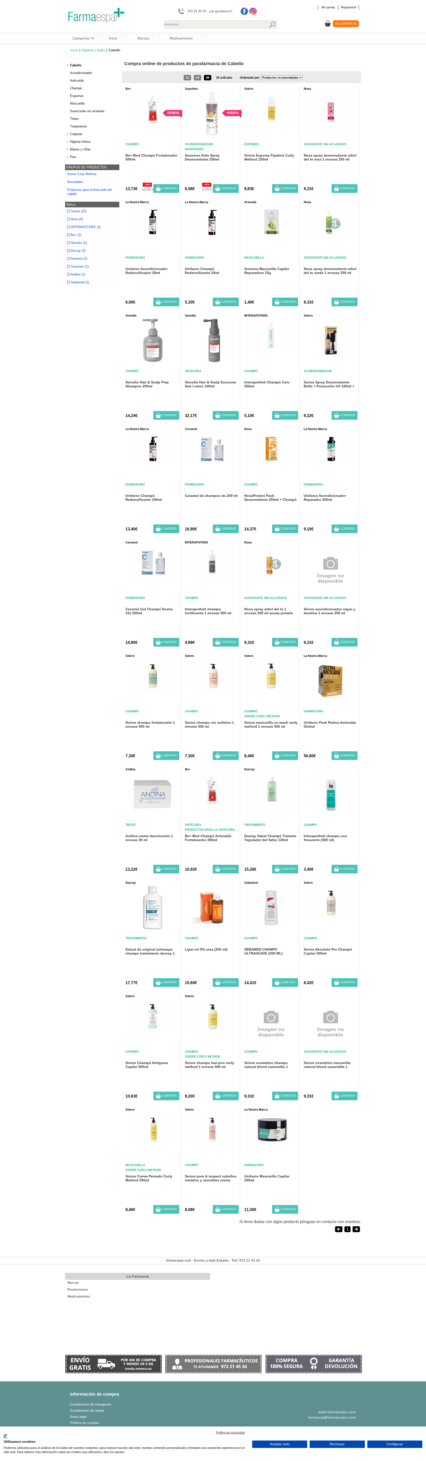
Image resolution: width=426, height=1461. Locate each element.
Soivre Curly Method (81, 174)
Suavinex (191, 88)
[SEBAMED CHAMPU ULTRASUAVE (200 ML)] (271, 928)
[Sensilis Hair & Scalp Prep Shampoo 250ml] (152, 361)
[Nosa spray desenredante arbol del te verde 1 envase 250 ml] (331, 237)
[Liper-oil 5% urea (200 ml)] (212, 928)
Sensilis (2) (78, 243)
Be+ (128, 88)
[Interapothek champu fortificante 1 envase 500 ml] (212, 577)
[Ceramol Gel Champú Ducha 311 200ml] (152, 577)
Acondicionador (81, 73)
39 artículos (224, 77)
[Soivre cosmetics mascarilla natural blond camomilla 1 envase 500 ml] (330, 1047)
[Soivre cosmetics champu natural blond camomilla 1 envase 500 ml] (271, 1047)
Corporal (76, 134)
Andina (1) (77, 274)
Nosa (307, 88)
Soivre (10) (78, 211)
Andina (130, 769)
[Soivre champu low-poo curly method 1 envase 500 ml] (212, 1031)
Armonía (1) (78, 258)
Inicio (113, 38)
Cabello (76, 65)
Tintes (74, 119)
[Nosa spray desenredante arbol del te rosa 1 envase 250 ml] (331, 124)
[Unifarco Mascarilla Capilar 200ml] (271, 1144)
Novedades (75, 182)
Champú (76, 88)
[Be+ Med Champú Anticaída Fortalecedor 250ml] (212, 804)
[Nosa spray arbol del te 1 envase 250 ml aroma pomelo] (271, 577)
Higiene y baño (93, 50)
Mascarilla (77, 103)
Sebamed (251, 882)
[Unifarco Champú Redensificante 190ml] (152, 464)
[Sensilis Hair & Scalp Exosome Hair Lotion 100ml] (212, 361)
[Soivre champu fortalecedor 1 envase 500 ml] (152, 691)
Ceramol (191, 429)
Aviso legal (78, 1417)
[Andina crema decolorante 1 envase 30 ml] (152, 814)
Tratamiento (78, 126)
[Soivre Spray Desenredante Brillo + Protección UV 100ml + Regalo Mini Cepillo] (331, 361)
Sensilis (131, 315)
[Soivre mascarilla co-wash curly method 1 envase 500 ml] (271, 691)
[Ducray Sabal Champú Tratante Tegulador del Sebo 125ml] (271, 804)
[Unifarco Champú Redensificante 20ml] (212, 237)
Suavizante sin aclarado (87, 111)
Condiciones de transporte (90, 1404)
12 (187, 77)
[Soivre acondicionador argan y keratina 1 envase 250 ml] (330, 593)
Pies (73, 157)
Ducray (249, 769)
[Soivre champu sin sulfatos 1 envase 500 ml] (212, 691)
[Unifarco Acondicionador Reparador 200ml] (331, 464)
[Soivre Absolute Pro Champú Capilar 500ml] (331, 918)
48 (207, 77)
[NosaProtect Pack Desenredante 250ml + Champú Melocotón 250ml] (271, 464)
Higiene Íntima (80, 142)
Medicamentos (181, 38)
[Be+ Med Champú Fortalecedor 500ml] (152, 124)
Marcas (143, 38)
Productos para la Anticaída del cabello (89, 192)
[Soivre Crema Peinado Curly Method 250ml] (152, 1144)
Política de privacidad (230, 1432)
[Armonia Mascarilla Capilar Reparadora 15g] (271, 237)
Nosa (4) (76, 219)
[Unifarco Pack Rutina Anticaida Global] (331, 701)
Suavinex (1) (79, 266)
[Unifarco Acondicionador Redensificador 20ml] (152, 237)
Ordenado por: (250, 77)
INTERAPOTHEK (256, 315)
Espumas (77, 96)
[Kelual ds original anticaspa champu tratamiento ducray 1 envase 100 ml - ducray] (152, 928)
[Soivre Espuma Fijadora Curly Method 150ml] (271, 124)
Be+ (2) (75, 235)
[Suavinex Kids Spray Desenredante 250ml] (212, 134)
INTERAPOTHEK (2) (85, 227)
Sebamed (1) (79, 282)
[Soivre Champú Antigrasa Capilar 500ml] (152, 1031)
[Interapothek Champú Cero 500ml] (271, 350)
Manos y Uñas (80, 149)
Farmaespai (135, 257)
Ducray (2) (78, 251)
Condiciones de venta (87, 1410)
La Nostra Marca (137, 202)
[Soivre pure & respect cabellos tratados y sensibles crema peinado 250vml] (212, 1144)
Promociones (78, 1289)
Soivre (248, 88)
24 (197, 77)
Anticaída (77, 80)
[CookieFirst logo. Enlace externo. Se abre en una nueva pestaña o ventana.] (5, 1436)
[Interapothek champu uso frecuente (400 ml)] (331, 814)
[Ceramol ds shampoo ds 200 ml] (212, 464)
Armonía (250, 202)
